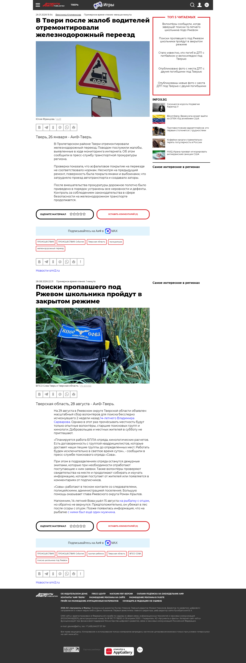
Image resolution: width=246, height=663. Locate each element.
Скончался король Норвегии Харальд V (183, 105)
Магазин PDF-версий (121, 594)
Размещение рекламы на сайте (107, 597)
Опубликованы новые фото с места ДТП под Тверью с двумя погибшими (181, 85)
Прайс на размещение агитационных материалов (89, 601)
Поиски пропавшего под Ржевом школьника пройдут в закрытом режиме (181, 41)
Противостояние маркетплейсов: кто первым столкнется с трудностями (188, 129)
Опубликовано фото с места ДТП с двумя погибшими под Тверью (181, 70)
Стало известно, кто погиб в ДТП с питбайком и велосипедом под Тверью (181, 55)
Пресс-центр (99, 594)
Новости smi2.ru (48, 270)
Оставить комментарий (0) (123, 214)
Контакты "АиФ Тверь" (73, 597)
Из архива (85, 385)
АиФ (58, 119)
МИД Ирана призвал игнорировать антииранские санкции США (187, 152)
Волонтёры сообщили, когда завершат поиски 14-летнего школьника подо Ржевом (181, 27)
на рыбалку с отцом (134, 500)
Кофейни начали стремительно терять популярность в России (184, 141)
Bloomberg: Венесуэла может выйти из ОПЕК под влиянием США (187, 117)
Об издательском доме (74, 594)
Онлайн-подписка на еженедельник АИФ (160, 594)
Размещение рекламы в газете (146, 597)
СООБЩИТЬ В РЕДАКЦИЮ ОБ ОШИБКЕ (142, 601)
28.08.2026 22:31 (44, 281)
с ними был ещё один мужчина (91, 512)
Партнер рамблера (91, 649)
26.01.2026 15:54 (44, 14)
